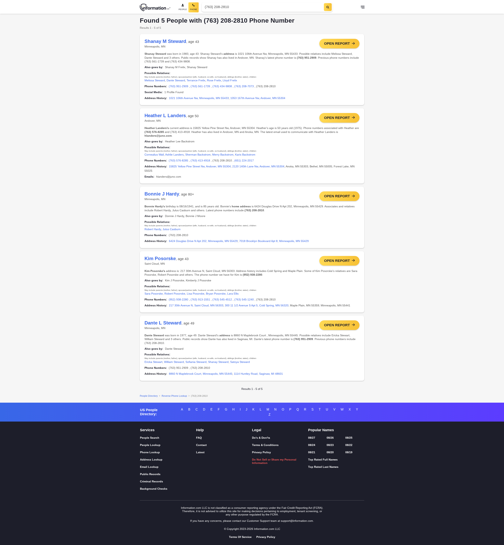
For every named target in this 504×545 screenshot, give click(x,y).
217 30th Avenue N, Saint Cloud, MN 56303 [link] (196, 305)
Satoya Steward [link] (240, 361)
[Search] (328, 7)
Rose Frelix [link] (214, 80)
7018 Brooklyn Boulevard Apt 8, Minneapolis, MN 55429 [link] (274, 241)
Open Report (337, 43)
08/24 (311, 445)
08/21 (311, 452)
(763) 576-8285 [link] (178, 160)
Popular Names (321, 430)
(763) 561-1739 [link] (200, 86)
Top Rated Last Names (323, 466)
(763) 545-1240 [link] (244, 299)
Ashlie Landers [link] (174, 154)
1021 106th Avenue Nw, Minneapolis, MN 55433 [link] (199, 98)
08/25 (348, 437)
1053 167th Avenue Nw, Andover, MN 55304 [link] (257, 98)
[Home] (155, 7)
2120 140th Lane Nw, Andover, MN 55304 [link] (258, 166)
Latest (200, 452)
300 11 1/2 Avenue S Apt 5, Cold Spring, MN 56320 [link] (256, 305)
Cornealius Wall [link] (154, 154)
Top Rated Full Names (323, 459)
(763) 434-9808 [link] (222, 86)
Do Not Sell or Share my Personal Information (274, 461)
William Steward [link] (174, 361)
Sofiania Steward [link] (196, 361)
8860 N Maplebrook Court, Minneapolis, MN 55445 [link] (200, 373)
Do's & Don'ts (261, 437)
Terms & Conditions (265, 445)
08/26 (330, 437)
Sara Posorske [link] (154, 293)
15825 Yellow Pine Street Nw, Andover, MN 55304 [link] (200, 166)
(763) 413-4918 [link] (200, 160)
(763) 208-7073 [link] (244, 86)
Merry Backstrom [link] (222, 154)
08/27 (311, 437)
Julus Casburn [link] (172, 229)
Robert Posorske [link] (174, 293)
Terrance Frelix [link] (196, 80)
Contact (201, 445)
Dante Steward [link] (176, 80)
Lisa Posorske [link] (195, 293)
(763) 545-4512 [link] (222, 299)
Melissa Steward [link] (155, 80)
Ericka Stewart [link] (153, 361)
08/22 (348, 445)
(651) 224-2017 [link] (244, 160)
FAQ (199, 437)
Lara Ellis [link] (233, 293)
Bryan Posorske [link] (216, 293)
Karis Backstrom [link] (245, 154)
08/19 (348, 452)
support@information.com (297, 520)
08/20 (330, 452)
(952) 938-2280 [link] (178, 299)
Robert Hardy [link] (153, 229)
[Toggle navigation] (363, 7)
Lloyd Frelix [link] (230, 80)
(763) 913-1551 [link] (200, 299)
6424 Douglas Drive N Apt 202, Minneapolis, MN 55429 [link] (203, 241)
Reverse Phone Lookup (174, 396)
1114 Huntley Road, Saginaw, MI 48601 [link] (258, 373)
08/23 (330, 445)
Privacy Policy (261, 452)
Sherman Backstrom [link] (198, 154)
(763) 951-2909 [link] (178, 86)
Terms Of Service (240, 537)
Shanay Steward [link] (218, 361)
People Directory (149, 396)
